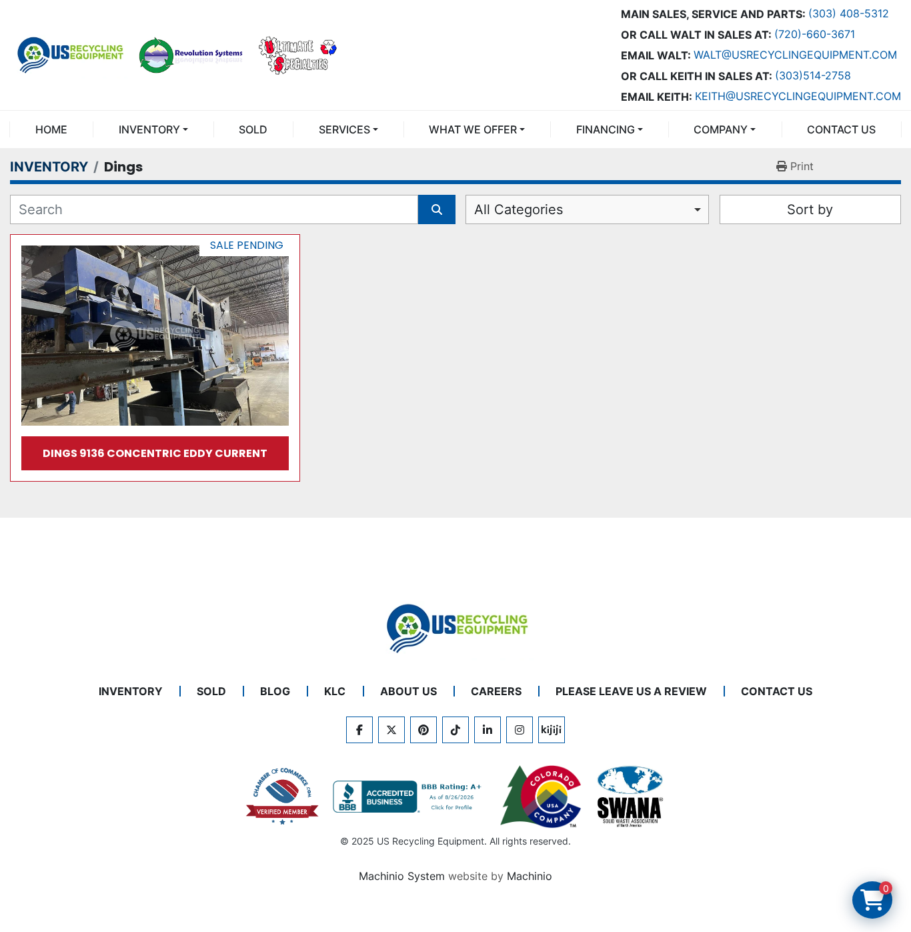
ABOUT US (408, 691)
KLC (334, 691)
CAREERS (496, 691)
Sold (253, 129)
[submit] (436, 209)
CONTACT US (841, 129)
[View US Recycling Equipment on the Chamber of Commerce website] (282, 797)
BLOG (275, 691)
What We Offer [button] (473, 129)
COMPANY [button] (721, 129)
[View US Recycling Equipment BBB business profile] (409, 797)
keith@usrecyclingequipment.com (798, 96)
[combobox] (587, 209)
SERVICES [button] (344, 129)
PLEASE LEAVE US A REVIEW (631, 691)
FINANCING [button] (605, 129)
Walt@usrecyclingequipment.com (795, 54)
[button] (153, 129)
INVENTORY (149, 129)
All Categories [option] (518, 209)
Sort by (810, 209)
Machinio (529, 876)
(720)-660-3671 (814, 34)
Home (51, 129)
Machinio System (402, 876)
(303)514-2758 (813, 75)
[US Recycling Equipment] (455, 627)
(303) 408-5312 (848, 13)
